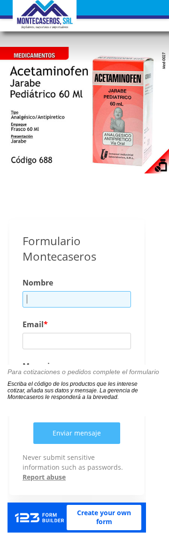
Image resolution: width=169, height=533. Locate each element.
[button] (84, 15)
